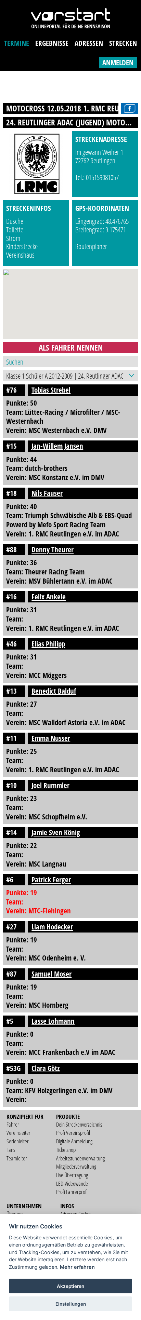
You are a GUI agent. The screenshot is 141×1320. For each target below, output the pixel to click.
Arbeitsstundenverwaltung (80, 1158)
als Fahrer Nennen (71, 347)
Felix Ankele (48, 596)
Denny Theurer (52, 549)
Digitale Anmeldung (74, 1141)
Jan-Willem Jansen (57, 446)
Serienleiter (18, 1141)
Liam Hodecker (52, 926)
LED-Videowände (72, 1183)
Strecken (123, 43)
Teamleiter (17, 1158)
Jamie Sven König (55, 832)
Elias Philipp (48, 644)
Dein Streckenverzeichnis (79, 1124)
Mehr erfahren (77, 1267)
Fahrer (13, 1124)
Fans (11, 1150)
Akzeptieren (70, 1286)
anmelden (117, 62)
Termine (16, 43)
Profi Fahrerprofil (72, 1192)
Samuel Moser (51, 974)
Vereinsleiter (18, 1133)
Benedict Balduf (53, 691)
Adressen (89, 43)
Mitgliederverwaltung (76, 1166)
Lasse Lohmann (53, 1021)
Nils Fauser (47, 493)
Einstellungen (70, 1304)
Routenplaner (91, 246)
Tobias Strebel (50, 390)
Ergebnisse (51, 43)
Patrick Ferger (51, 879)
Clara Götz (45, 1068)
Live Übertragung (72, 1175)
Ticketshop (66, 1150)
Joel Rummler (50, 785)
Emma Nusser (50, 738)
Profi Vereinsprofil (73, 1133)
